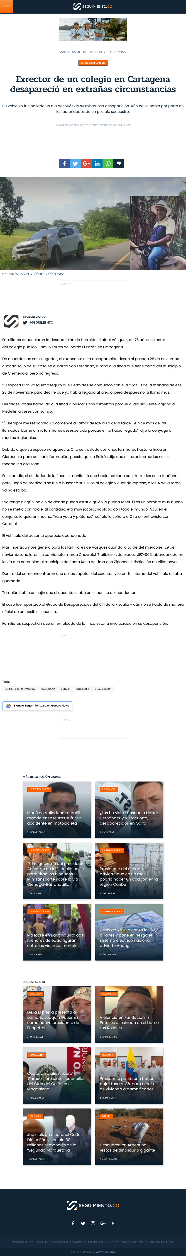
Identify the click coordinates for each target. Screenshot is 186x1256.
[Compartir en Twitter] (75, 163)
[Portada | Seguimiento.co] (93, 1205)
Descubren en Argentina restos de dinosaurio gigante (127, 1147)
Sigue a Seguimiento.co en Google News (41, 706)
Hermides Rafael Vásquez (20, 689)
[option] (93, 226)
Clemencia (82, 689)
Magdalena (109, 994)
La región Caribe (93, 62)
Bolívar (65, 689)
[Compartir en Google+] (86, 163)
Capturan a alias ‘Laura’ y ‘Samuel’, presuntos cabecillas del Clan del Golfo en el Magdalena (56, 1081)
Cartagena (48, 689)
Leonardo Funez (105, 1252)
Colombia (35, 994)
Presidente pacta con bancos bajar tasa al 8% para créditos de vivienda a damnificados (129, 1084)
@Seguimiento (41, 322)
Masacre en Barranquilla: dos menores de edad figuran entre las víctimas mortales (55, 940)
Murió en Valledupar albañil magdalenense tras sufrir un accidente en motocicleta (54, 818)
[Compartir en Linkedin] (97, 163)
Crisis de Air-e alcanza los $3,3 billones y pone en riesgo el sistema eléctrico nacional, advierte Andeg (129, 937)
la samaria (108, 789)
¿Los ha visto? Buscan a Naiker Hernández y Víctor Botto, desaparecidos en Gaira (129, 818)
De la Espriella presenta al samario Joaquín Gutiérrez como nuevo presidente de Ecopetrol (53, 1020)
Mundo (106, 1116)
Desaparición (103, 689)
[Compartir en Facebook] (64, 163)
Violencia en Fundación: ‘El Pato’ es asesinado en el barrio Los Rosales (129, 1023)
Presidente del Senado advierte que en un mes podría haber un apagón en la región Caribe (129, 876)
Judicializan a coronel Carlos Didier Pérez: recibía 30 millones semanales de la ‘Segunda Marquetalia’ (55, 1142)
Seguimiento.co (34, 317)
